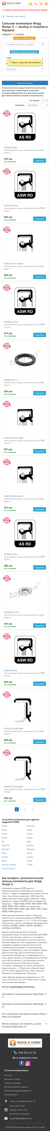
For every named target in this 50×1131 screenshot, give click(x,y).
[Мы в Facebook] (21, 1063)
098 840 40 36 (27, 1052)
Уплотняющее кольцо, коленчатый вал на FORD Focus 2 (24, 208)
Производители (10, 1094)
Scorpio (30, 857)
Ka (3, 841)
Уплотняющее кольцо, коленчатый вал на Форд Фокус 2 (24, 150)
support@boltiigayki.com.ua (20, 1118)
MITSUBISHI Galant (31, 979)
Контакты (8, 1075)
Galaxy (30, 837)
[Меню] (46, 3)
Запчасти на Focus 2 (15, 16)
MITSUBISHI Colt (15, 979)
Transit (29, 864)
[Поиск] (30, 3)
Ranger (5, 857)
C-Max (4, 826)
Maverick (5, 845)
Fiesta (29, 830)
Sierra (4, 860)
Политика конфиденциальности (17, 1090)
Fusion (4, 837)
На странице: (35, 100)
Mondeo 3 (6, 849)
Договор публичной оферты (16, 1086)
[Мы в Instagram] (27, 1063)
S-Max (29, 860)
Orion (4, 853)
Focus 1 (30, 833)
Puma (29, 853)
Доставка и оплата (12, 1079)
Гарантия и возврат (12, 1083)
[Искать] (43, 44)
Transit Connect (8, 868)
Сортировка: (20, 105)
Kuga (29, 841)
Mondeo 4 (31, 849)
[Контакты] (35, 3)
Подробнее (39, 160)
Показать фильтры (25, 83)
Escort (4, 830)
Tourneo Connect (9, 864)
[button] (25, 995)
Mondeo (30, 845)
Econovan (31, 826)
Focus (4, 833)
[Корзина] (41, 3)
